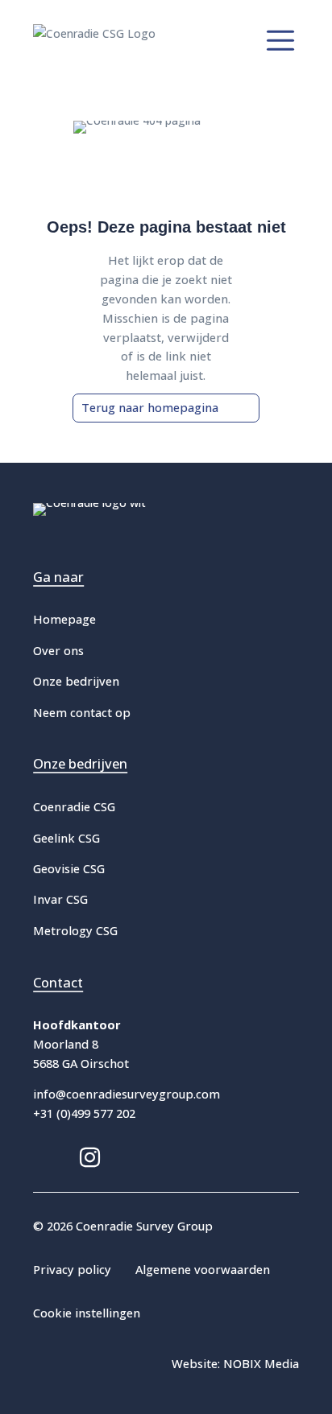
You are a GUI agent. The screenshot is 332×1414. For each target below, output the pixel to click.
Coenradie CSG (74, 806)
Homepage (64, 619)
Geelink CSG (66, 838)
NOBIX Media (261, 1363)
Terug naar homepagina (149, 407)
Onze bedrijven (76, 681)
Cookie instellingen (86, 1313)
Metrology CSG (75, 930)
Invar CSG (60, 899)
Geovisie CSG (69, 868)
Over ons (58, 650)
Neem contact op (82, 712)
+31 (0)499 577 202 (84, 1113)
